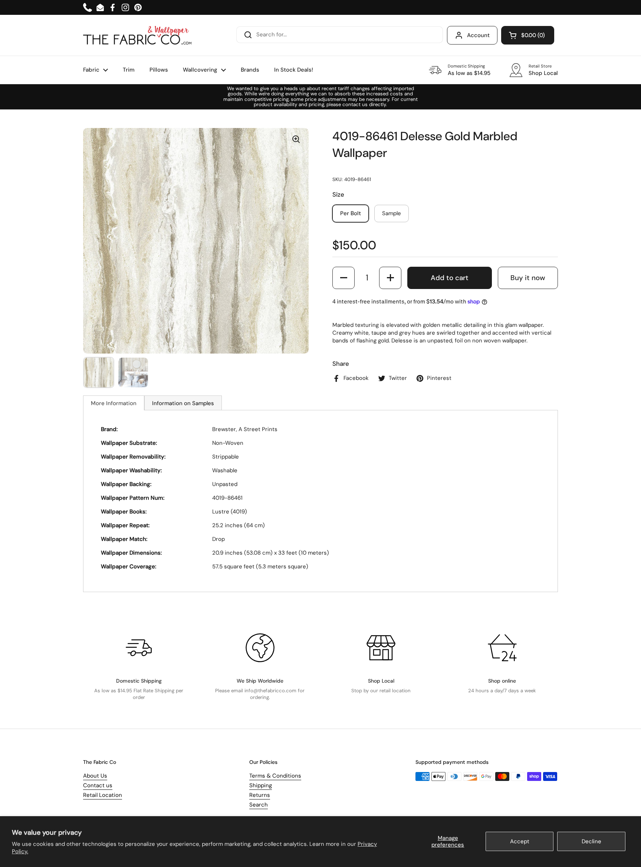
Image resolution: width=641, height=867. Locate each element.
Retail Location (102, 795)
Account (478, 35)
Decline (591, 841)
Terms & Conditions (275, 775)
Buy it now (527, 277)
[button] (527, 35)
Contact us (97, 785)
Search (258, 804)
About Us (95, 775)
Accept (519, 841)
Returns (259, 795)
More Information (114, 403)
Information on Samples (183, 403)
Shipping (260, 785)
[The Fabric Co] (137, 35)
